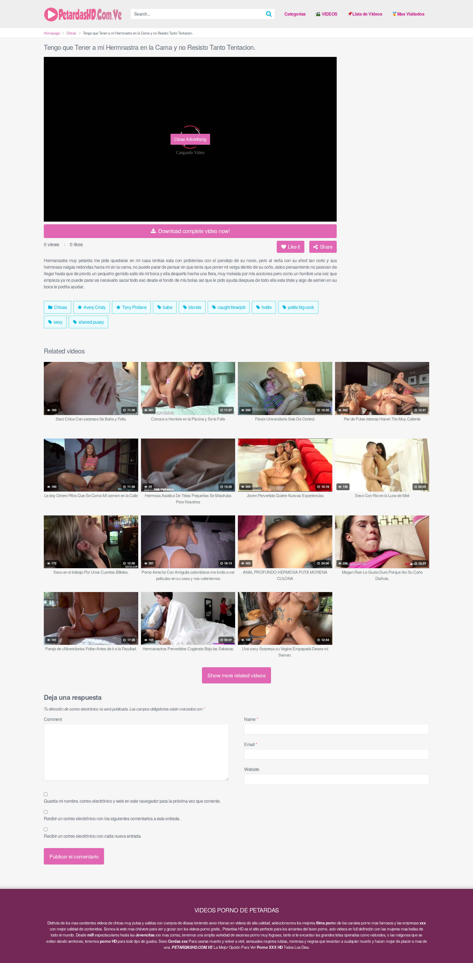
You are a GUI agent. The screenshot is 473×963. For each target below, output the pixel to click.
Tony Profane (134, 307)
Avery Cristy (94, 307)
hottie (266, 307)
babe (167, 307)
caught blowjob (231, 307)
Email (250, 744)
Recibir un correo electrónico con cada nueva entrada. (93, 836)
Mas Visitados (411, 14)
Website (251, 769)
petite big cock (300, 307)
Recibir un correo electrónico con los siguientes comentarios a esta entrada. (112, 818)
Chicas (71, 33)
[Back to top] (458, 945)
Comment (53, 719)
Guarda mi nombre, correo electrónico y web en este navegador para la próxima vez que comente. (132, 801)
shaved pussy (91, 322)
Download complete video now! (193, 231)
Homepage (52, 33)
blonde (194, 307)
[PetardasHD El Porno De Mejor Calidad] (85, 14)
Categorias (295, 14)
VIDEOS (329, 14)
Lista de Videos (367, 14)
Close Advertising (190, 139)
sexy (57, 322)
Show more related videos (236, 675)
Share (325, 246)
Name (251, 719)
